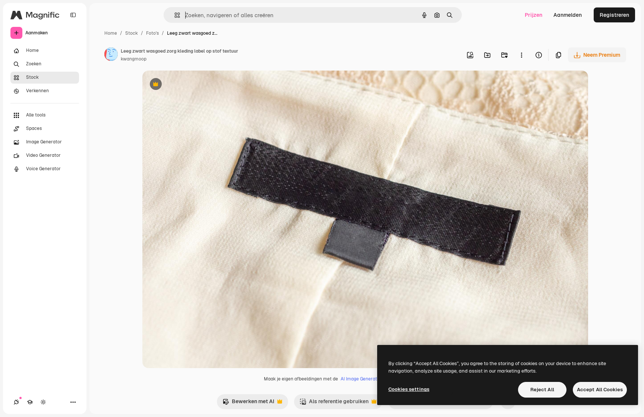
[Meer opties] (521, 54)
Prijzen (533, 15)
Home (110, 33)
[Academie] (30, 402)
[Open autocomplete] (174, 15)
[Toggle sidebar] (73, 15)
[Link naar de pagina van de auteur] (111, 55)
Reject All (542, 389)
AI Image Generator (361, 379)
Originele (191, 84)
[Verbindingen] (16, 402)
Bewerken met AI (248, 403)
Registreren (614, 15)
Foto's (152, 33)
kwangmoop (133, 59)
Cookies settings (408, 389)
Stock (131, 33)
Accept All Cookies (600, 389)
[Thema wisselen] (43, 402)
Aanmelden (567, 15)
